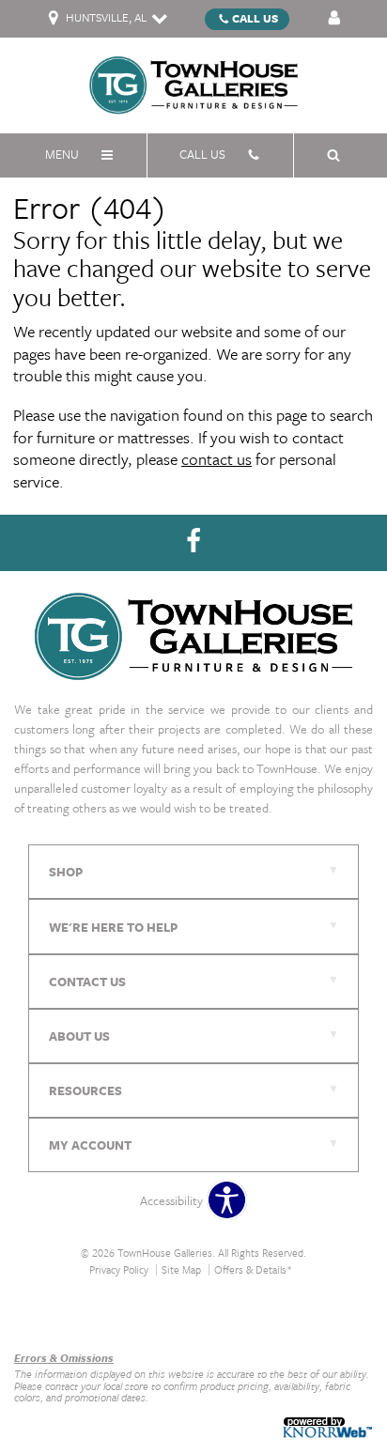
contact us (216, 459)
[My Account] (334, 19)
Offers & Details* (253, 1269)
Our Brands (44, 1317)
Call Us (255, 17)
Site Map (181, 1269)
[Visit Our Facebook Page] (193, 541)
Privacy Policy (118, 1269)
